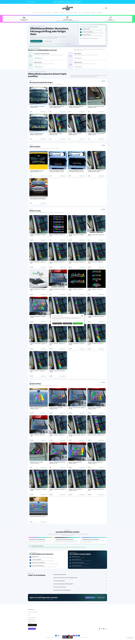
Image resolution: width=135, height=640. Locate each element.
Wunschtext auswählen (90, 597)
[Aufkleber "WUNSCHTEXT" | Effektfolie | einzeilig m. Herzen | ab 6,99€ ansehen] (77, 96)
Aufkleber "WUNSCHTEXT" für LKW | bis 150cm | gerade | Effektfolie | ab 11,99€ (57, 171)
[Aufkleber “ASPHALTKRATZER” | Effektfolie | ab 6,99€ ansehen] (58, 306)
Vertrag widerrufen (32, 625)
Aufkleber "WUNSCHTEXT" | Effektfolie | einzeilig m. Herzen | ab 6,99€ (76, 107)
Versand (76, 637)
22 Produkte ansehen (39, 66)
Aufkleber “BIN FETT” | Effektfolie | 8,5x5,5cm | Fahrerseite (36, 463)
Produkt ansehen (44, 111)
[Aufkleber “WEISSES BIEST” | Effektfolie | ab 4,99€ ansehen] (38, 279)
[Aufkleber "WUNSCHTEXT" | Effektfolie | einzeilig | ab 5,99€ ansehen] (38, 96)
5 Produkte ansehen (78, 58)
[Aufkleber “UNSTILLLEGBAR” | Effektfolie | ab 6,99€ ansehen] (77, 251)
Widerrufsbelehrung (31, 619)
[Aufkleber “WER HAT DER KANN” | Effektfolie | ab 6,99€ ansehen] (77, 424)
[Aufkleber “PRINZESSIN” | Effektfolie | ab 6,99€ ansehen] (58, 424)
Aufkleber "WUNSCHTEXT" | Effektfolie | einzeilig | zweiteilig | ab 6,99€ (57, 107)
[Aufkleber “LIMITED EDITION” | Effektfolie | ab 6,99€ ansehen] (38, 224)
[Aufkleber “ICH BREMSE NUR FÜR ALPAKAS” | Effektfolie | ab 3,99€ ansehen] (58, 452)
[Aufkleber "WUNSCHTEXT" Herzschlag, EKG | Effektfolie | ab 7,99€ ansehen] (96, 123)
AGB (28, 615)
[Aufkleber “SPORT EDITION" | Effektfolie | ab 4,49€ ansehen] (58, 279)
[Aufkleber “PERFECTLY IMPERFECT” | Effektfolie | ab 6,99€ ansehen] (77, 479)
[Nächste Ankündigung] (83, 2)
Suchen (29, 613)
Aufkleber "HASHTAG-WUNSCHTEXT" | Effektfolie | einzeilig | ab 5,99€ (37, 134)
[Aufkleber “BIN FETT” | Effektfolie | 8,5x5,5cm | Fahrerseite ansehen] (38, 452)
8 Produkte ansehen (38, 58)
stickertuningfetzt (51, 637)
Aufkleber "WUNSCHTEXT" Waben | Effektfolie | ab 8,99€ (56, 134)
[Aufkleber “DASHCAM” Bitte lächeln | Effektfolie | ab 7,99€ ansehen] (58, 397)
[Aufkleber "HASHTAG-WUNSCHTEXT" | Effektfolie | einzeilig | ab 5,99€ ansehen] (38, 123)
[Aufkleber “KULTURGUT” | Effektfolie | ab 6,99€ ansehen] (96, 333)
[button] (29, 8)
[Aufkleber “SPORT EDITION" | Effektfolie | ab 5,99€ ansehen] (96, 224)
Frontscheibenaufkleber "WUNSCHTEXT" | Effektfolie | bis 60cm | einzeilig (95, 171)
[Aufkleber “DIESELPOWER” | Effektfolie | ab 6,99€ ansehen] (38, 251)
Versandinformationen (32, 621)
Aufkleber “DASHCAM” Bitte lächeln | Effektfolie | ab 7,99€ (56, 408)
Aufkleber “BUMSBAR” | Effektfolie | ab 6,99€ (96, 434)
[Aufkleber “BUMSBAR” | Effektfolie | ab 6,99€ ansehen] (96, 424)
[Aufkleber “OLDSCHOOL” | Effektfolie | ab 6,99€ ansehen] (58, 251)
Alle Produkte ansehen (48, 41)
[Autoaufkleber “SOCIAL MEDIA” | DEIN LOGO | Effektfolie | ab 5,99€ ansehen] (96, 96)
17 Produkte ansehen (78, 66)
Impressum (79, 637)
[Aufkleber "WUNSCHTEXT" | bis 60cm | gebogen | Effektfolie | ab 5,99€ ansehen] (38, 160)
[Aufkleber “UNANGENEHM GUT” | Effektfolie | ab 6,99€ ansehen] (38, 479)
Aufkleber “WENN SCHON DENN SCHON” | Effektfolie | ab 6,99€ (95, 463)
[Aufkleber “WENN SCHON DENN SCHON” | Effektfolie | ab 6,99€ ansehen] (96, 452)
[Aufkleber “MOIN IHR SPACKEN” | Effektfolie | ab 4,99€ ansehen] (77, 397)
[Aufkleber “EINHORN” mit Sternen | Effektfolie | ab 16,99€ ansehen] (38, 397)
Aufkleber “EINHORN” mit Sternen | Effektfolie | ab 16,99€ (36, 408)
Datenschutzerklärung (32, 617)
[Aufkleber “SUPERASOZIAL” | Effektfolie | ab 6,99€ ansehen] (58, 479)
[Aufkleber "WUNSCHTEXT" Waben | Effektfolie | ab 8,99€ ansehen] (58, 123)
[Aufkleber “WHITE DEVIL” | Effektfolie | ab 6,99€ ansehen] (58, 333)
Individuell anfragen (101, 597)
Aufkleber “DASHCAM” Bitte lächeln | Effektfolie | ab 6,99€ (75, 463)
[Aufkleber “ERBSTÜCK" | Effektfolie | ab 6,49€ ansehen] (77, 279)
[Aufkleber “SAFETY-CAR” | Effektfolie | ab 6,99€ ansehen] (96, 251)
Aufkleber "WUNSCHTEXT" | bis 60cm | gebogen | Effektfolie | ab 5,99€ (37, 171)
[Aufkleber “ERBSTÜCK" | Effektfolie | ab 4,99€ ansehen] (96, 279)
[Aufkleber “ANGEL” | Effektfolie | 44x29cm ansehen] (38, 506)
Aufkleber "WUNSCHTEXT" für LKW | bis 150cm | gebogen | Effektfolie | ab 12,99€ (76, 171)
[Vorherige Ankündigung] (52, 2)
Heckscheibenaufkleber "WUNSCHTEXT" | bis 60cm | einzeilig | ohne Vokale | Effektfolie (38, 198)
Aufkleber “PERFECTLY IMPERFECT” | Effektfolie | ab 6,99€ (75, 490)
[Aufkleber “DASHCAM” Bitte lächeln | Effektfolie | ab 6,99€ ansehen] (77, 452)
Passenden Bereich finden (36, 41)
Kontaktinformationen (85, 637)
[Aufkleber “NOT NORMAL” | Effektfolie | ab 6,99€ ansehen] (96, 479)
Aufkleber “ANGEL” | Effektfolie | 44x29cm (38, 516)
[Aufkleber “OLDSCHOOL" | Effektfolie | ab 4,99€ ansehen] (58, 224)
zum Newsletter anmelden (32, 611)
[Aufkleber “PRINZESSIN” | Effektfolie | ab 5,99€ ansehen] (38, 424)
